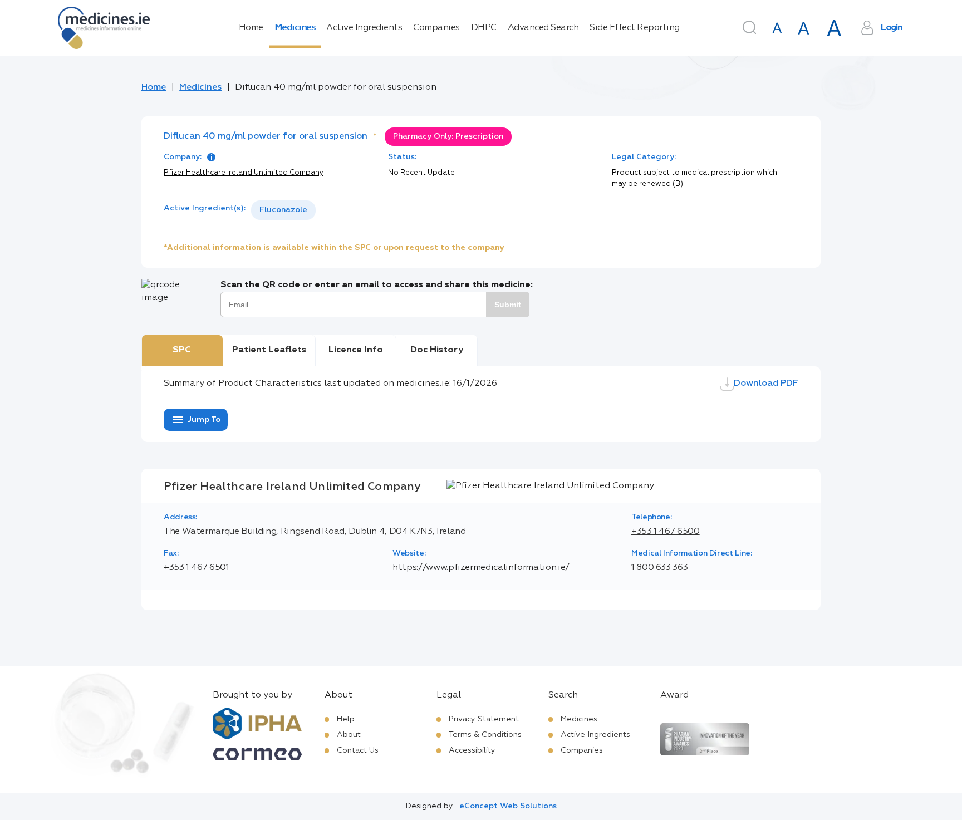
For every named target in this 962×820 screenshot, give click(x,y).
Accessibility (472, 750)
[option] (283, 210)
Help (346, 719)
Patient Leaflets (269, 350)
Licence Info (355, 350)
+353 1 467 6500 (665, 531)
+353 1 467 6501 (196, 567)
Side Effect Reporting (635, 27)
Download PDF (766, 383)
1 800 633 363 (659, 567)
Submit (507, 304)
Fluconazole (283, 210)
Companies (436, 27)
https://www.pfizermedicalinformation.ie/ (481, 567)
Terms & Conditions (485, 735)
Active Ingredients (364, 27)
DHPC (484, 27)
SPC (182, 350)
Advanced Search (543, 27)
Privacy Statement (484, 719)
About (349, 735)
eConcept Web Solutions (508, 806)
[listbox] (283, 210)
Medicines (295, 27)
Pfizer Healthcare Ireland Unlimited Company (243, 172)
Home (251, 27)
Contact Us (358, 750)
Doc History (436, 350)
